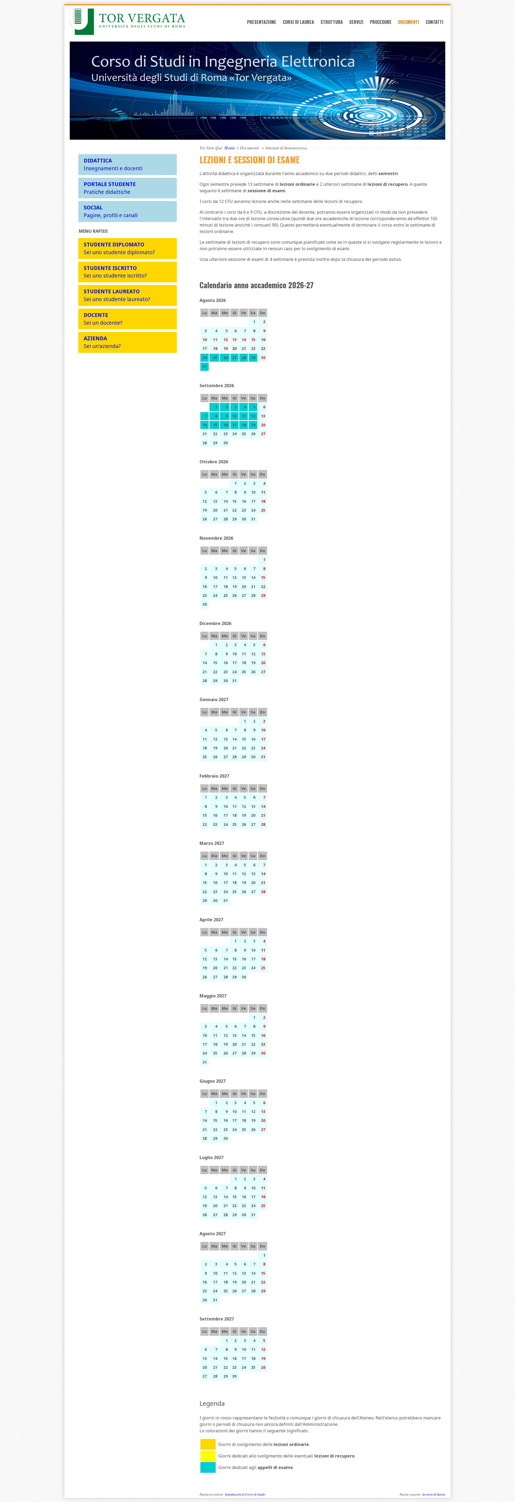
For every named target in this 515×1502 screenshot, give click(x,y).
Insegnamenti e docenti (113, 164)
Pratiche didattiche (110, 187)
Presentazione (261, 22)
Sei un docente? (103, 318)
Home (230, 147)
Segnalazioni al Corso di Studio (245, 1494)
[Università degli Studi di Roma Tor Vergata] (127, 22)
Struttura (332, 22)
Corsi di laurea (298, 22)
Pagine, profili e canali (111, 211)
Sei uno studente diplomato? (119, 248)
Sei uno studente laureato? (117, 295)
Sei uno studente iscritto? (115, 271)
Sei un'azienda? (102, 342)
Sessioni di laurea (433, 1494)
